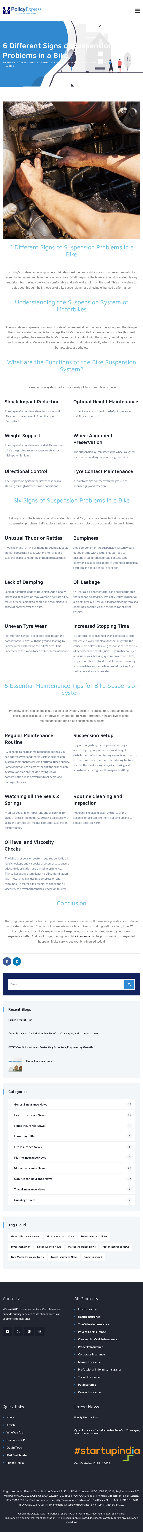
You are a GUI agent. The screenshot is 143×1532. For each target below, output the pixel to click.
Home (10, 1417)
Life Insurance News (72, 1147)
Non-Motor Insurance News (72, 1178)
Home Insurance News (72, 1125)
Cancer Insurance (89, 1392)
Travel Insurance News (72, 1189)
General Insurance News (72, 1104)
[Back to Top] (135, 1526)
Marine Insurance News (72, 1157)
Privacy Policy (15, 1462)
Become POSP (16, 1440)
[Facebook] (7, 1331)
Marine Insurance (89, 1362)
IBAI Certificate (17, 1455)
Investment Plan (72, 1136)
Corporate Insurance (91, 1354)
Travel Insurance (89, 1377)
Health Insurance (89, 1316)
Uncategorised (72, 1200)
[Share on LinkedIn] (17, 961)
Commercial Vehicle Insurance (97, 1339)
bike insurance (80, 936)
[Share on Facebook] (7, 961)
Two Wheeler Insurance (93, 1324)
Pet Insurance (87, 1384)
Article (11, 1425)
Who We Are (15, 1432)
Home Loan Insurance (39, 1060)
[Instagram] (40, 1331)
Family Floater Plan (20, 1019)
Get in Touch (15, 1447)
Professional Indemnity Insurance (100, 1369)
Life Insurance (87, 1309)
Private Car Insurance (92, 1331)
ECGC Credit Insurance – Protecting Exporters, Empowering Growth (50, 1047)
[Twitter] (18, 1331)
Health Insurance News (72, 1115)
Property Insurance (90, 1347)
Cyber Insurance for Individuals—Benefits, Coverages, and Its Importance (53, 1033)
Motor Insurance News (72, 1168)
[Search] (129, 984)
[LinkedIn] (29, 1331)
